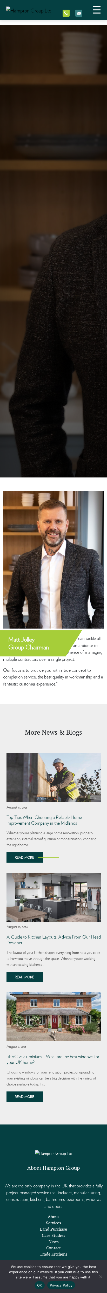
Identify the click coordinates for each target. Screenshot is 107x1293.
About (53, 1216)
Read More (25, 857)
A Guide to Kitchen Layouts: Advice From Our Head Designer (53, 939)
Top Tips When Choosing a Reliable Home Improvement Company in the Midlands (44, 820)
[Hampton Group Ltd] (28, 10)
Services (53, 1223)
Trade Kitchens (54, 1254)
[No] (100, 1276)
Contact (53, 1248)
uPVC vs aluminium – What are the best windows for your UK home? (52, 1059)
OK (39, 1285)
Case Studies (53, 1235)
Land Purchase (53, 1229)
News (54, 1241)
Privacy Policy (61, 1285)
